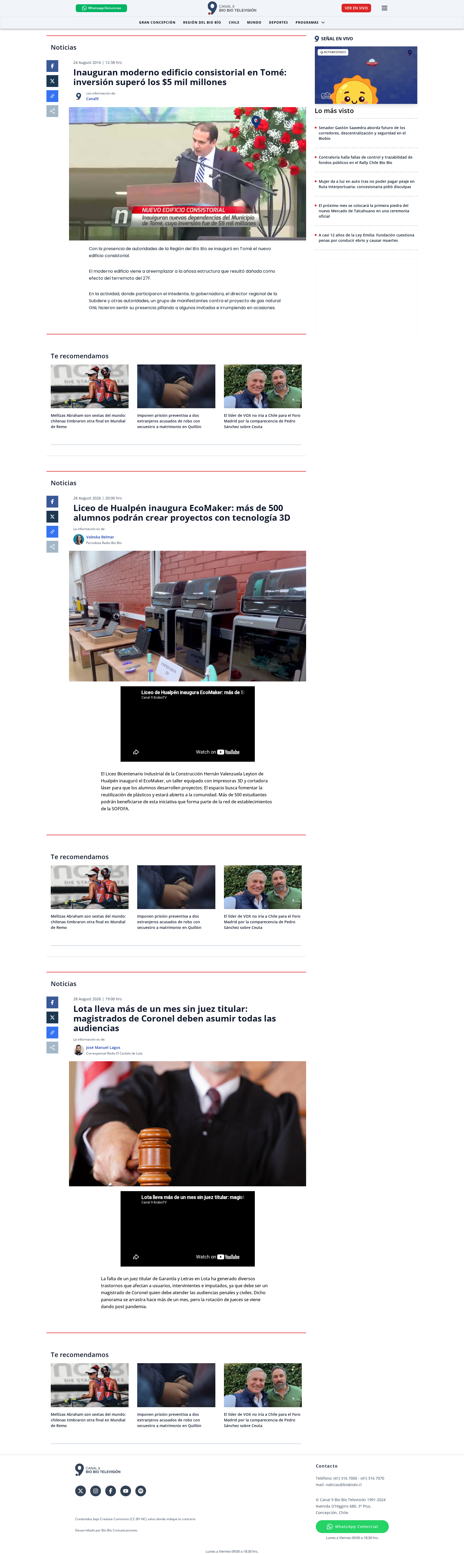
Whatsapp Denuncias (104, 8)
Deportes (278, 22)
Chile (234, 22)
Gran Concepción (157, 22)
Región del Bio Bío (202, 22)
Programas (307, 22)
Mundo (254, 22)
